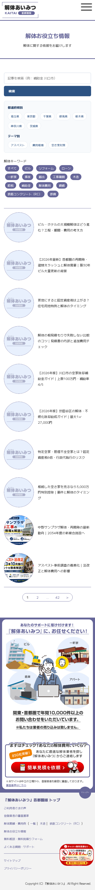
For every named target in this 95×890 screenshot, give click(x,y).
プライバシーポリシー (18, 868)
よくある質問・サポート (19, 847)
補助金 (26, 185)
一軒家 (12, 177)
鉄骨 (53, 194)
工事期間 (59, 177)
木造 (76, 177)
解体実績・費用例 (15, 823)
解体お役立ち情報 (15, 831)
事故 (28, 177)
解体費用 (45, 185)
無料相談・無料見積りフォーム (23, 839)
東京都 (31, 116)
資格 (62, 185)
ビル (28, 168)
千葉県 (47, 116)
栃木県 (79, 116)
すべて (12, 168)
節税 (11, 185)
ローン (66, 168)
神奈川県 (16, 126)
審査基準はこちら (16, 785)
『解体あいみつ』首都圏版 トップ (32, 799)
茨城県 (34, 126)
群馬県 (63, 116)
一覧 (33, 823)
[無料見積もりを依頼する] (76, 854)
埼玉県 (15, 116)
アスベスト (18, 145)
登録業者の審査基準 (16, 815)
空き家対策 (58, 145)
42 (57, 597)
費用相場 (38, 145)
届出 (42, 177)
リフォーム (46, 168)
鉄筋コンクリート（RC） (25, 194)
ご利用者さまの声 (15, 808)
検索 (12, 91)
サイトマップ (12, 860)
